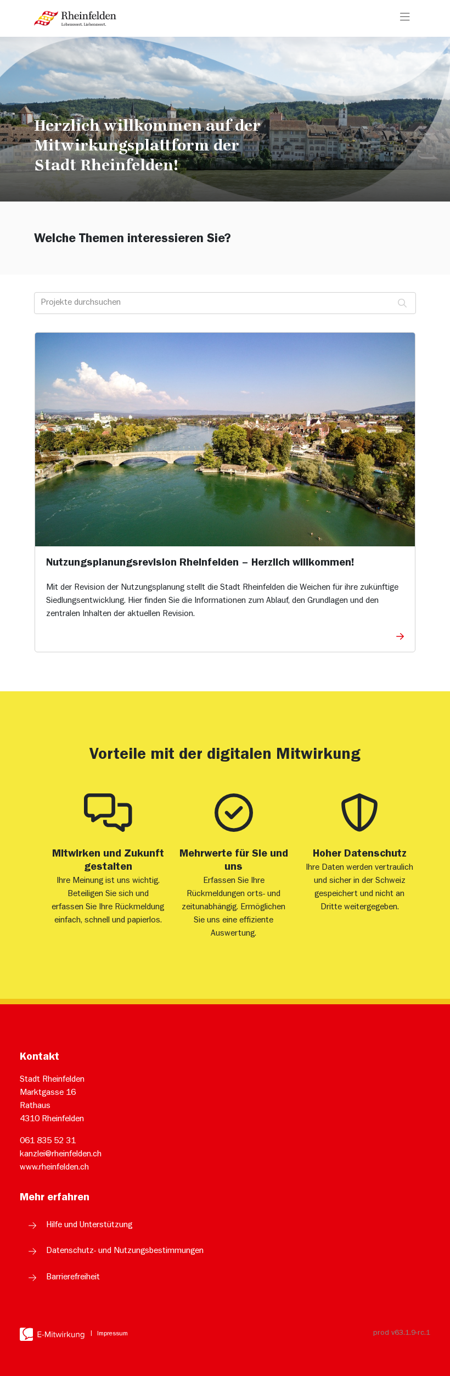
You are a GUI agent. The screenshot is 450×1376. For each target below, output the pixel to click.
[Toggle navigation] (405, 18)
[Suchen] (402, 303)
